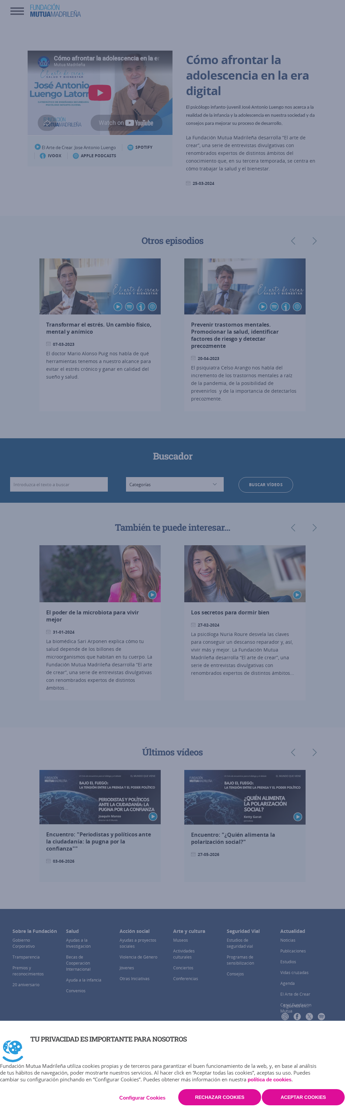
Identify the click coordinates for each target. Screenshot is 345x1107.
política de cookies (269, 1079)
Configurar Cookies (142, 1098)
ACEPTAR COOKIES (303, 1097)
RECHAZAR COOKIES (219, 1097)
